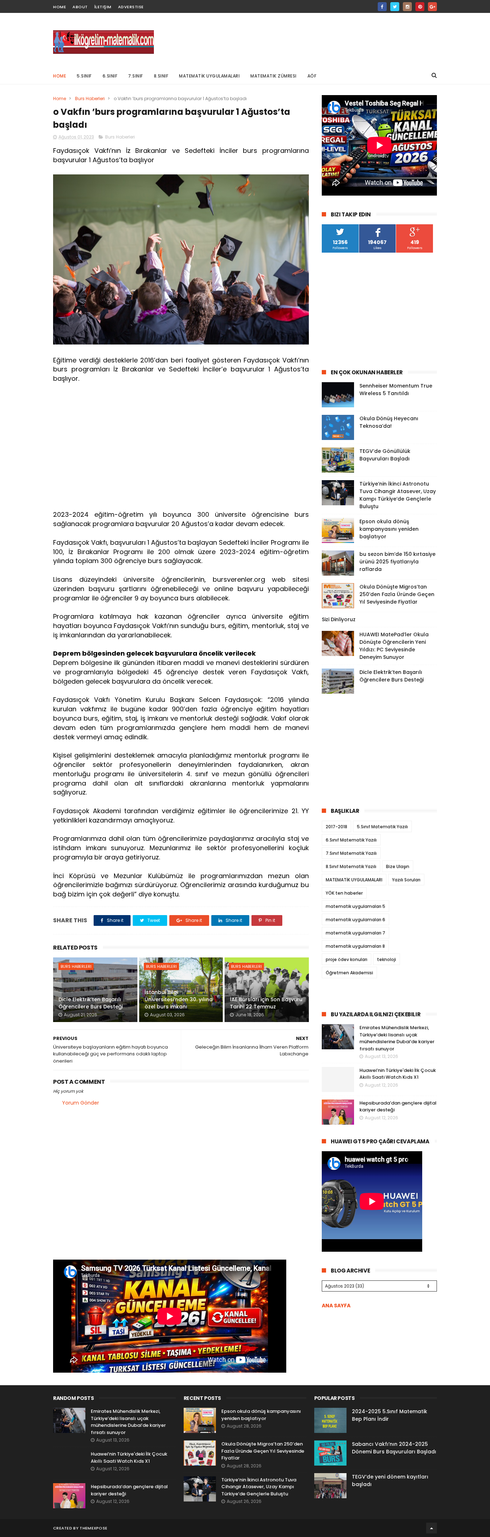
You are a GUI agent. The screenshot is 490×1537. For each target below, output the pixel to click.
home (59, 7)
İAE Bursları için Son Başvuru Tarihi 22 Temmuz (266, 1003)
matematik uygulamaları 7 (355, 933)
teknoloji (386, 959)
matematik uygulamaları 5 (355, 906)
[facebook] (382, 6)
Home (59, 76)
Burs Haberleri (90, 98)
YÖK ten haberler (344, 893)
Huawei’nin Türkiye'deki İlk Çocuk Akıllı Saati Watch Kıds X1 (397, 1074)
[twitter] (394, 6)
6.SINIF (110, 76)
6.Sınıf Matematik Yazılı (351, 840)
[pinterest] (419, 6)
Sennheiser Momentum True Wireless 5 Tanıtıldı (395, 389)
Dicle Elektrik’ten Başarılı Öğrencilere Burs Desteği (90, 1003)
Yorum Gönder (80, 1102)
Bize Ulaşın (397, 866)
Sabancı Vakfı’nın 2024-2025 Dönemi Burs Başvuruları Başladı (394, 1447)
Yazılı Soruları (406, 880)
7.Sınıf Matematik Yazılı (351, 853)
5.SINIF (84, 76)
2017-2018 (336, 827)
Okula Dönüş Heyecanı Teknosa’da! (388, 422)
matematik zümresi (273, 76)
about (80, 7)
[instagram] (407, 6)
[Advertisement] (306, 40)
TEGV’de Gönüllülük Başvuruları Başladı (384, 454)
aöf (312, 76)
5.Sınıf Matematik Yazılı (382, 827)
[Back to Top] (431, 1528)
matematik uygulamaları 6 (355, 920)
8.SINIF (161, 76)
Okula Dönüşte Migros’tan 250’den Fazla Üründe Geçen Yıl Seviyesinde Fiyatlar (396, 594)
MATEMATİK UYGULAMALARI (209, 76)
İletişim (103, 7)
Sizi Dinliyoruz (338, 619)
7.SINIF (135, 76)
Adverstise (131, 7)
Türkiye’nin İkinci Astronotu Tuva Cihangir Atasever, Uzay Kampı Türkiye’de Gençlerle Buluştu (397, 495)
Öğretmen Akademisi (349, 973)
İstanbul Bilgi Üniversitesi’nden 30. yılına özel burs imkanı (179, 999)
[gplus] (432, 6)
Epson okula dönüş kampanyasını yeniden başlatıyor (389, 529)
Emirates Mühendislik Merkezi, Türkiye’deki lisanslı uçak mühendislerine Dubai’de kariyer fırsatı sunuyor (396, 1038)
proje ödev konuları (346, 959)
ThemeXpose (93, 1528)
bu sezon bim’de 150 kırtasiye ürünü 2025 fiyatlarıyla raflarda (397, 561)
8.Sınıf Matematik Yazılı (351, 866)
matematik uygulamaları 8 (355, 946)
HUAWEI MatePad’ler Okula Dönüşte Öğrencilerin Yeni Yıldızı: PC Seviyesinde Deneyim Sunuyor (394, 646)
